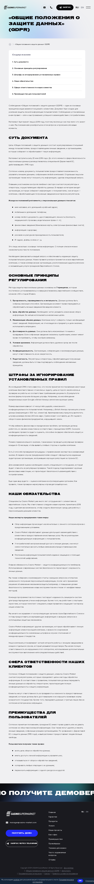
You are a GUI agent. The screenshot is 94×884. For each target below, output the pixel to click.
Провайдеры (54, 843)
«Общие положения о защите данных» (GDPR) (42, 871)
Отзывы (52, 860)
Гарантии (53, 817)
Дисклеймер (68, 868)
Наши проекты (55, 830)
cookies (16, 880)
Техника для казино (57, 848)
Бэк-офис (53, 835)
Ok (80, 881)
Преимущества (55, 839)
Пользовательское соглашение (30, 874)
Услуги (51, 826)
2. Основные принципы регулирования (29, 68)
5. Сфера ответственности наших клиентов (32, 88)
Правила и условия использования (65, 874)
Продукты (53, 821)
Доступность (66, 871)
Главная (52, 812)
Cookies (47, 874)
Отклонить (89, 881)
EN (82, 7)
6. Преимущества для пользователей (29, 94)
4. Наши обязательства (22, 81)
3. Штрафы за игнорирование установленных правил (36, 75)
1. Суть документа (20, 62)
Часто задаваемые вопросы (57, 853)
